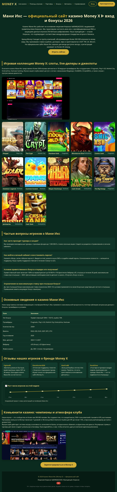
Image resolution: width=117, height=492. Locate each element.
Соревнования (80, 4)
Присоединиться (106, 4)
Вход (93, 4)
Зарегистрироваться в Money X (58, 464)
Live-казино (22, 4)
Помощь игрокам (36, 4)
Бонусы (58, 4)
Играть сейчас (58, 52)
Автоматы (67, 4)
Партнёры (49, 4)
